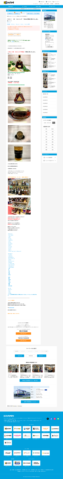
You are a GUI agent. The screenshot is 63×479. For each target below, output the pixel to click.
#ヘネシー (22, 24)
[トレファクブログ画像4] (19, 142)
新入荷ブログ (52, 6)
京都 (52, 139)
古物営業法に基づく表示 (26, 469)
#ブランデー (13, 24)
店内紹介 (16, 13)
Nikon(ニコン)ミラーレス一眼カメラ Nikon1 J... (52, 63)
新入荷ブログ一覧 (12, 8)
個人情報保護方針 (18, 469)
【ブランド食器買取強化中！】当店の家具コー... (51, 86)
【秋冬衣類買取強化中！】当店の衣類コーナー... (52, 83)
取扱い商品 (38, 6)
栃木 (46, 136)
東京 (46, 129)
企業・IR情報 (46, 3)
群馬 (52, 134)
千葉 (46, 134)
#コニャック (18, 24)
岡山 (52, 147)
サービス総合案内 (49, 157)
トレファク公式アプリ (49, 160)
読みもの (41, 3)
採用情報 (51, 3)
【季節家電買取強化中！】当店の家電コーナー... (52, 66)
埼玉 (46, 131)
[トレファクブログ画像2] (19, 103)
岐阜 (46, 147)
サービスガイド (35, 3)
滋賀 (46, 139)
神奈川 (52, 129)
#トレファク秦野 (27, 24)
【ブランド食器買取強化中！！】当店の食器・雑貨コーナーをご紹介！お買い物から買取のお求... (13, 376)
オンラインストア (56, 1)
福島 (52, 141)
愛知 (52, 144)
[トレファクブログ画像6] (19, 195)
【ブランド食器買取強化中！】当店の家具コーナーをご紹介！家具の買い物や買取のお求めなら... (49, 376)
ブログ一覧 (30, 355)
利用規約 (19, 471)
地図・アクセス (30, 13)
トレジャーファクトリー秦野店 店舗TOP (20, 8)
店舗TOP (10, 13)
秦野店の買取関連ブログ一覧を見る (30, 380)
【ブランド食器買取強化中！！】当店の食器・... (51, 59)
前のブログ (20, 355)
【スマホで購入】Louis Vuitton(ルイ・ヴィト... (52, 55)
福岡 (46, 149)
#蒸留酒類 (8, 24)
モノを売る (24, 6)
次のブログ (41, 355)
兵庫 (46, 141)
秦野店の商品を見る (23, 333)
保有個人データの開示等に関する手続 (47, 469)
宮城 (46, 144)
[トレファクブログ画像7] (19, 214)
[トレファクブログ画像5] (19, 161)
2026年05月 (45, 106)
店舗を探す (10, 6)
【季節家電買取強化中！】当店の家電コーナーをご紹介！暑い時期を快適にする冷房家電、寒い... (25, 376)
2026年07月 (45, 100)
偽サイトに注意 (37, 471)
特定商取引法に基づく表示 (35, 469)
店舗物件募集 (57, 3)
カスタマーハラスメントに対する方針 (27, 471)
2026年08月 (45, 97)
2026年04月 (45, 109)
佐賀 (52, 149)
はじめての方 (49, 1)
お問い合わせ (43, 471)
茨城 (52, 131)
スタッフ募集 (36, 13)
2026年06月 (45, 103)
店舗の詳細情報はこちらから (30, 401)
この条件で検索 (49, 46)
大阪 (52, 136)
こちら (18, 29)
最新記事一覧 (45, 94)
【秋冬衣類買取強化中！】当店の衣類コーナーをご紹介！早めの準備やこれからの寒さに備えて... (37, 376)
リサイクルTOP (8, 8)
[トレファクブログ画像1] (19, 71)
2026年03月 (45, 112)
